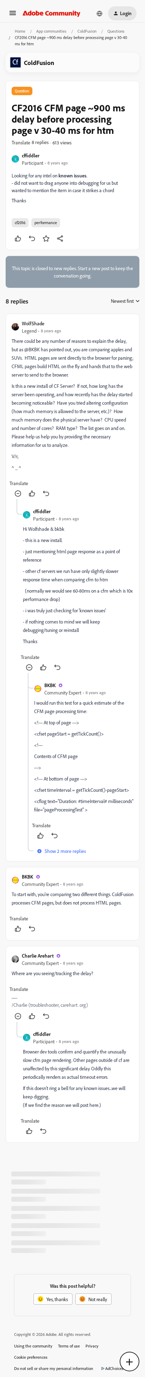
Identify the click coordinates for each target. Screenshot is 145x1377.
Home (20, 31)
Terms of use (69, 1346)
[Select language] (99, 13)
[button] (12, 15)
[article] (72, 409)
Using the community (33, 1346)
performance (45, 222)
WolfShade (33, 323)
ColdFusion (86, 31)
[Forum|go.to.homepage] (52, 13)
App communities (51, 31)
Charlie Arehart (37, 956)
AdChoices (114, 1368)
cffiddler (30, 155)
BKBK (50, 685)
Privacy (92, 1346)
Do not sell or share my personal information (53, 1368)
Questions (116, 31)
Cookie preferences (31, 1357)
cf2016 (20, 222)
